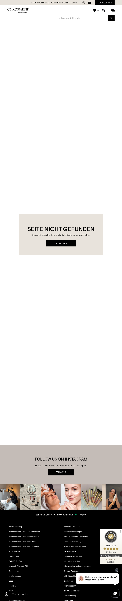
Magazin (12, 586)
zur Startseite (61, 243)
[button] (104, 10)
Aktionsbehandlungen (73, 531)
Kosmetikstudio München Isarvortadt (24, 541)
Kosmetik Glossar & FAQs (19, 566)
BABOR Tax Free (15, 561)
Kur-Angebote (14, 551)
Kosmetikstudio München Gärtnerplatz (24, 546)
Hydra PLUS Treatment (73, 556)
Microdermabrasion (72, 561)
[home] (18, 10)
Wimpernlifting (70, 595)
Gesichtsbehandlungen (73, 541)
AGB (11, 591)
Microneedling (70, 586)
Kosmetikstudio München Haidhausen (24, 531)
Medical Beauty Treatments (75, 546)
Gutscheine (14, 571)
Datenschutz (14, 595)
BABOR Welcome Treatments (76, 536)
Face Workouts (70, 551)
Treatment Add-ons (72, 591)
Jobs (11, 581)
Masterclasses (15, 576)
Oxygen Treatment (71, 571)
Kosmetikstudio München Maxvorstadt (24, 536)
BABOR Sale (14, 556)
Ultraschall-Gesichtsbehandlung (77, 566)
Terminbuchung (105, 3)
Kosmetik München (72, 526)
